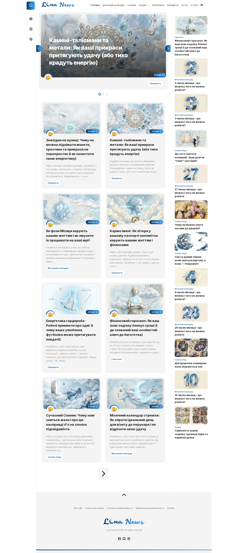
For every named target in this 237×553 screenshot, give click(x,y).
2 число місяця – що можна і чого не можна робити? (190, 86)
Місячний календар (114, 5)
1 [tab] (99, 94)
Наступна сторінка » (103, 473)
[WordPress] (30, 29)
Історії (194, 5)
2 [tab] (103, 94)
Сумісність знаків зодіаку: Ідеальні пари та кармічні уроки (191, 434)
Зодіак (142, 5)
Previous (38, 48)
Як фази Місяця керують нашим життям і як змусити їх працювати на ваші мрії (70, 235)
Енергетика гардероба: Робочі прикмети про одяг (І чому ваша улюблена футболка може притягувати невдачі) (71, 330)
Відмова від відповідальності (150, 508)
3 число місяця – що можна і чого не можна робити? (190, 122)
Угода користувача (94, 508)
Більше (158, 75)
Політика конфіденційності (120, 508)
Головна (95, 5)
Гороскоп (117, 359)
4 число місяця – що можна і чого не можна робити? (190, 296)
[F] (30, 18)
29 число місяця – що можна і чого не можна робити (190, 331)
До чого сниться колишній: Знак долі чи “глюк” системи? (189, 157)
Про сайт (78, 508)
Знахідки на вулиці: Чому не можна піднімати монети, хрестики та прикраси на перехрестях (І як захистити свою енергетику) (70, 149)
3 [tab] (107, 94)
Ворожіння (158, 5)
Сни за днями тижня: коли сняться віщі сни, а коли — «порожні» (190, 260)
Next (168, 48)
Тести (184, 5)
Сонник (131, 5)
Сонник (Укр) (54, 457)
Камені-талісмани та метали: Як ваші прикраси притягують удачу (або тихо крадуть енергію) (86, 15)
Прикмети (172, 5)
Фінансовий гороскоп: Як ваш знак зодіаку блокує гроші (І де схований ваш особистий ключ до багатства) (191, 47)
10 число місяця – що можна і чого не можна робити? (190, 398)
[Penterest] (30, 39)
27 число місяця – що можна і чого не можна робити (190, 193)
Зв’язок (170, 508)
